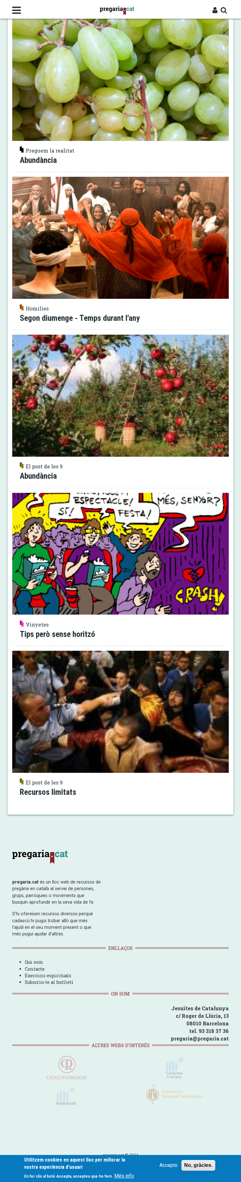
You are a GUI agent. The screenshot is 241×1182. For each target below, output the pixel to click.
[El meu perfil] (215, 11)
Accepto (168, 1165)
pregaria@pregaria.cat (200, 1038)
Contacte (35, 969)
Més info (124, 1176)
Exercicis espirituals (48, 975)
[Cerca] (224, 11)
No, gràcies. (198, 1165)
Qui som (34, 962)
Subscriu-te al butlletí (49, 982)
